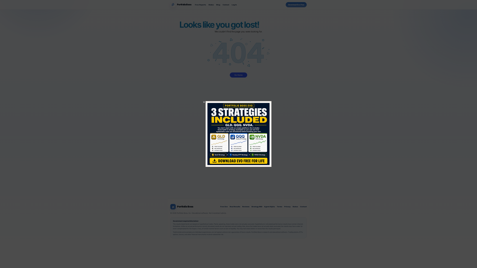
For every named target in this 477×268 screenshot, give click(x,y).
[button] (204, 102)
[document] (238, 134)
